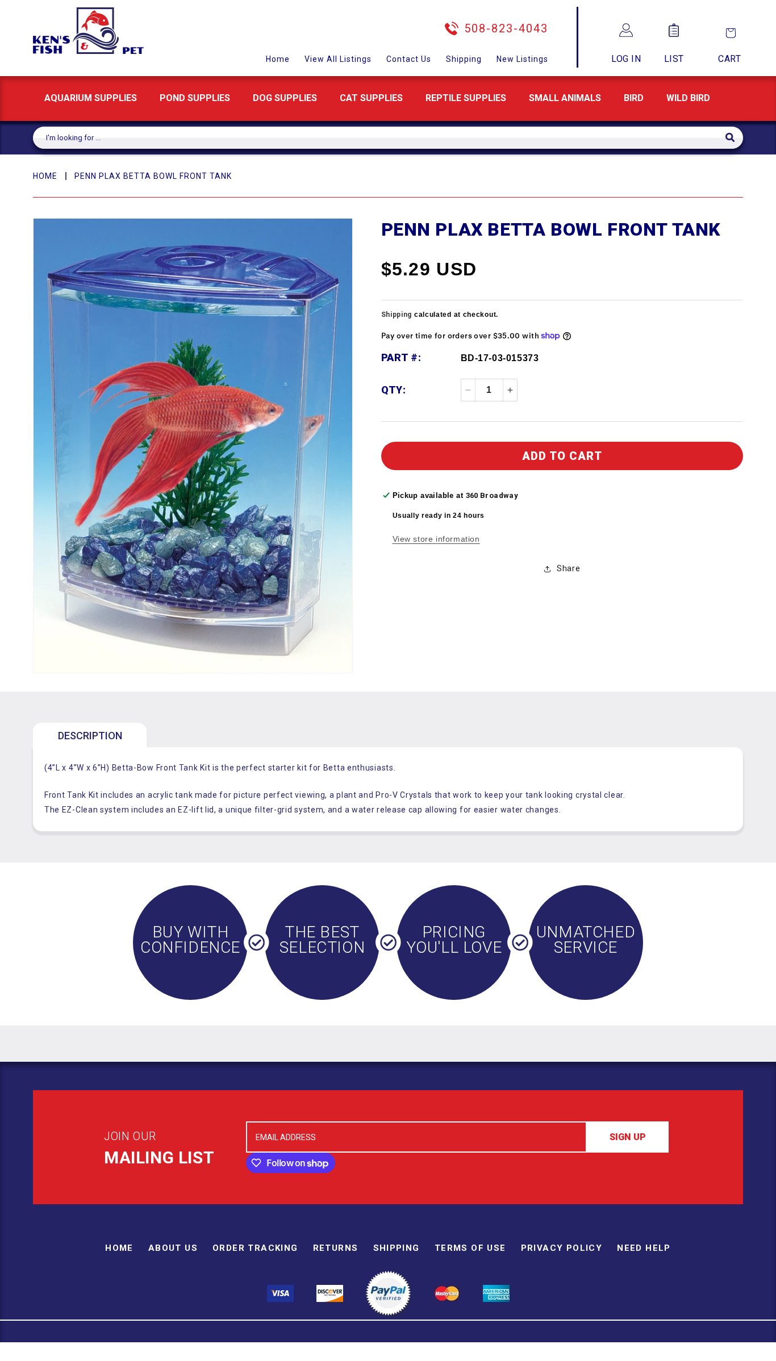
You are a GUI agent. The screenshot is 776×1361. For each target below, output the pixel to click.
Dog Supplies (285, 98)
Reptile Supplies (465, 98)
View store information (436, 538)
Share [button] (568, 568)
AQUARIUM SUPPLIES (90, 98)
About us (173, 1248)
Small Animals (565, 98)
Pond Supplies (195, 98)
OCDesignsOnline (477, 1355)
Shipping (464, 59)
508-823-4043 (506, 28)
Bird (634, 98)
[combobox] (379, 138)
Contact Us (408, 59)
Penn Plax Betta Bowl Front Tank (153, 176)
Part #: (401, 357)
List (674, 58)
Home (278, 59)
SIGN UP (628, 1137)
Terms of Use (470, 1248)
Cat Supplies (371, 98)
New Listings (522, 59)
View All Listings (338, 59)
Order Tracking (255, 1248)
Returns (335, 1248)
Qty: (393, 390)
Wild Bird (688, 98)
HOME (45, 176)
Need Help (644, 1248)
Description (90, 736)
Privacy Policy (562, 1248)
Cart (729, 58)
